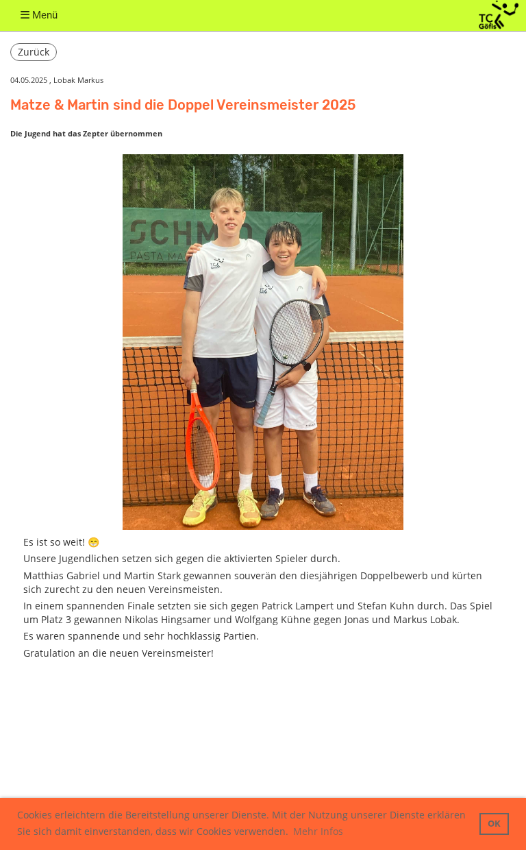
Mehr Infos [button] (318, 831)
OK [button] (494, 823)
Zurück (33, 51)
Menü (43, 15)
